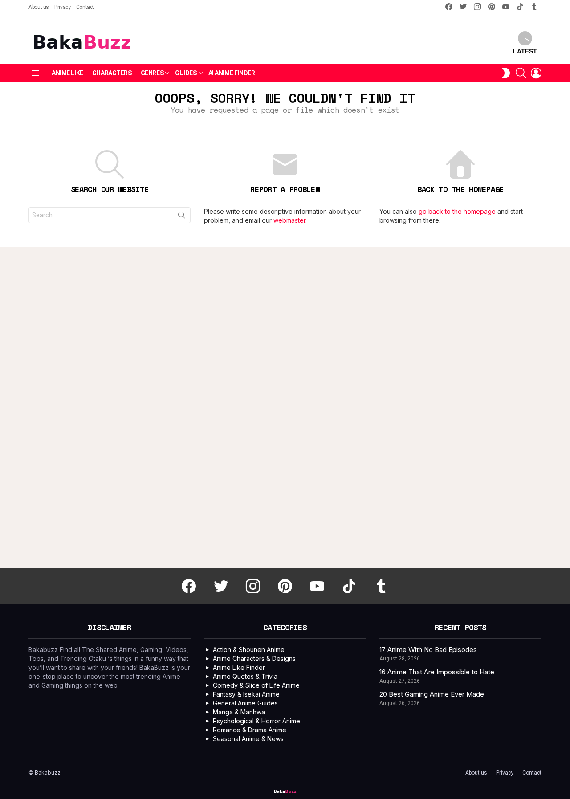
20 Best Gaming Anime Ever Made (431, 694)
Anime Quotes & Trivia (245, 676)
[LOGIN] (536, 73)
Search (182, 217)
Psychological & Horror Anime (256, 721)
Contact (85, 7)
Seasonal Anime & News (248, 738)
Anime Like (67, 73)
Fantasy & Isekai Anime (246, 694)
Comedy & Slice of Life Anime (256, 685)
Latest (525, 51)
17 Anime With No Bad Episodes (428, 649)
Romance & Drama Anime (249, 730)
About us (38, 7)
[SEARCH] (521, 73)
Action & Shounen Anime (249, 649)
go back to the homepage (457, 211)
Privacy (62, 7)
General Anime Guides (245, 703)
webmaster (289, 220)
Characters (112, 73)
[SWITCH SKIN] (506, 73)
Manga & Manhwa (239, 712)
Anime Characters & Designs (254, 658)
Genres (152, 73)
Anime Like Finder (239, 667)
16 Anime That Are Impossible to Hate (436, 672)
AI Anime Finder (231, 73)
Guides (185, 73)
